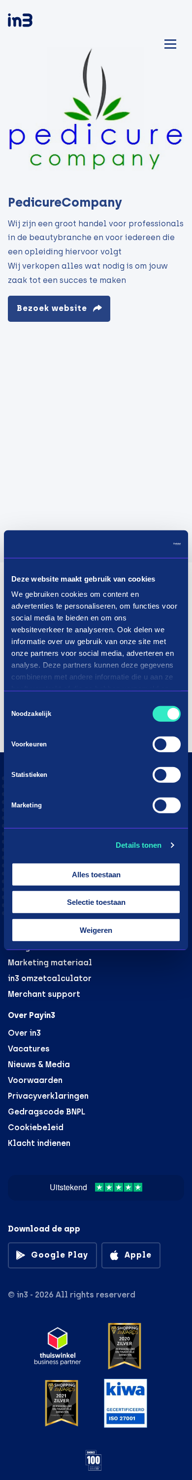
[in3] (37, 22)
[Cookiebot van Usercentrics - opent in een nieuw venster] (138, 544)
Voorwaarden (35, 1080)
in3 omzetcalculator (50, 978)
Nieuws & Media (39, 1064)
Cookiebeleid (36, 1127)
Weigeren (96, 929)
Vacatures (29, 1048)
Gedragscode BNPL (46, 1111)
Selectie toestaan (96, 902)
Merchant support (44, 994)
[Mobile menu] (170, 43)
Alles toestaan (96, 874)
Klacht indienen (39, 1143)
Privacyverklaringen (48, 1096)
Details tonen (138, 845)
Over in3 (24, 1033)
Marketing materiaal (50, 962)
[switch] (167, 744)
